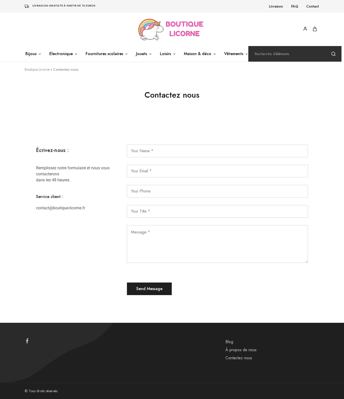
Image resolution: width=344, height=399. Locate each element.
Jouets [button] (141, 54)
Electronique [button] (61, 54)
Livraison (276, 6)
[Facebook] (27, 342)
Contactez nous (238, 358)
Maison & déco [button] (197, 54)
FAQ (294, 6)
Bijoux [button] (31, 54)
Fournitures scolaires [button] (104, 54)
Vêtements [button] (233, 54)
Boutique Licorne (37, 69)
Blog (229, 342)
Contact (312, 6)
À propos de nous (241, 350)
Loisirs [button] (165, 54)
